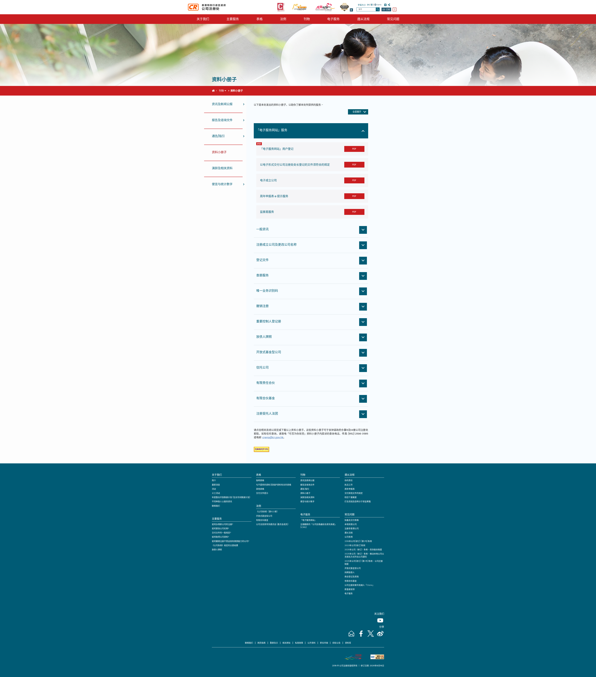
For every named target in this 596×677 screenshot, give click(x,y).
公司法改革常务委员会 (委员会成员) (272, 524)
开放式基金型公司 (264, 516)
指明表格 (260, 480)
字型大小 (362, 5)
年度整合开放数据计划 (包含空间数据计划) (231, 497)
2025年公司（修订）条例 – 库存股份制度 (363, 549)
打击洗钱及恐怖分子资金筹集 (358, 501)
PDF (354, 148)
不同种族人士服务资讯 (222, 501)
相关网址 (286, 642)
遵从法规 (363, 19)
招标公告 (336, 642)
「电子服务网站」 (308, 520)
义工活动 (216, 493)
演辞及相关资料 (307, 497)
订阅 (388, 9)
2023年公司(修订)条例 (355, 545)
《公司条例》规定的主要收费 (225, 545)
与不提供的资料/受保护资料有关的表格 (273, 484)
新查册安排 (350, 589)
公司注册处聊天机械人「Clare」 (359, 585)
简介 (214, 480)
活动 (214, 489)
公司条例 (349, 537)
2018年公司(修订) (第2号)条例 (358, 541)
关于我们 (203, 19)
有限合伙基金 (262, 520)
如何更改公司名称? (220, 528)
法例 (283, 19)
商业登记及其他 (352, 576)
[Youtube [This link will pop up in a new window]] (379, 623)
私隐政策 (299, 642)
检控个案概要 (351, 497)
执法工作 (349, 484)
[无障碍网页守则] (376, 657)
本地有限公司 (351, 524)
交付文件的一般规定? (221, 532)
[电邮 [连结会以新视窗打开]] (351, 636)
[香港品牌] (351, 657)
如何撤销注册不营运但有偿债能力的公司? (230, 541)
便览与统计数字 (307, 501)
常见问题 (393, 19)
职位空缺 (324, 642)
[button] (351, 9)
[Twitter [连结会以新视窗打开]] (370, 636)
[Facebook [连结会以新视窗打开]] (361, 636)
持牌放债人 (350, 572)
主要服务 (232, 19)
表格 (259, 19)
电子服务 (333, 19)
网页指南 (261, 642)
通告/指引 (304, 489)
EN (368, 4)
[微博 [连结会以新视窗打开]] (379, 636)
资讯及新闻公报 (307, 480)
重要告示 (274, 642)
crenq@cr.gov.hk (272, 437)
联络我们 (216, 505)
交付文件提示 (262, 493)
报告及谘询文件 (307, 484)
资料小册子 (305, 493)
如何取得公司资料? (220, 537)
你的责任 (349, 480)
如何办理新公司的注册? (222, 524)
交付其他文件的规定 (354, 493)
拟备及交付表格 (352, 520)
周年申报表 (350, 489)
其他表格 (260, 489)
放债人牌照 (217, 549)
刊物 (307, 19)
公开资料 (311, 642)
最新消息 (216, 484)
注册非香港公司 (352, 528)
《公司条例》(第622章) (267, 511)
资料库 (348, 642)
